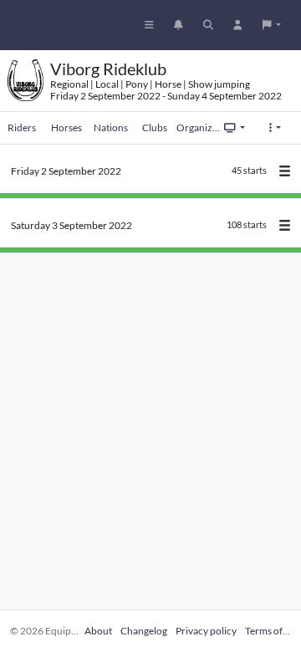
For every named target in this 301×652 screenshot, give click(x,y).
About (98, 630)
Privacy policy (206, 630)
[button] (272, 25)
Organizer (198, 127)
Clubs (154, 127)
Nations (111, 127)
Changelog (143, 630)
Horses (66, 127)
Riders (22, 127)
